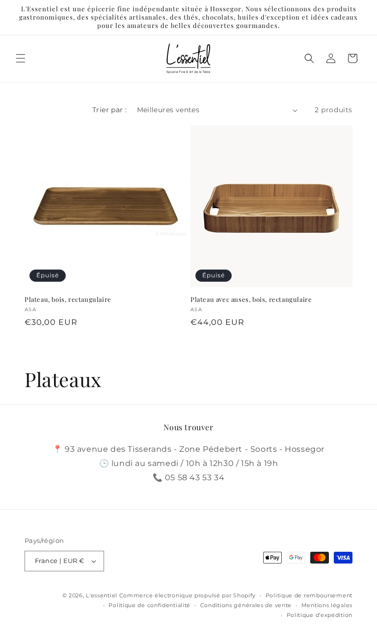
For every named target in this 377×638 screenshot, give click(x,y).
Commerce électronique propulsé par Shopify (187, 595)
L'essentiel (101, 595)
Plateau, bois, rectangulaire (68, 299)
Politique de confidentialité (149, 605)
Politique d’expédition (319, 615)
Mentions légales (326, 605)
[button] (20, 58)
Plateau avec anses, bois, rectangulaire (251, 299)
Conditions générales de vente (246, 605)
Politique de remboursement (309, 595)
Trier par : (109, 109)
